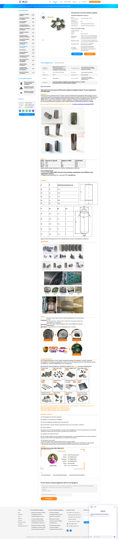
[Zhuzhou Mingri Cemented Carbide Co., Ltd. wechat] (26, 111)
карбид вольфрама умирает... (27, 15)
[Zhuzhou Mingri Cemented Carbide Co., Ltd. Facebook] (67, 530)
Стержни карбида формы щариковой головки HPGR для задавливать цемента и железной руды (38, 521)
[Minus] (114, 507)
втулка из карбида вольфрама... (27, 73)
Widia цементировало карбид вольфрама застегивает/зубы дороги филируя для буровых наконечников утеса (38, 527)
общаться (27, 114)
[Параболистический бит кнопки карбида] (21, 92)
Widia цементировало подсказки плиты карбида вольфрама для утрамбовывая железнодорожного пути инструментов (55, 521)
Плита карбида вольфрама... (27, 22)
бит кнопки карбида (46, 475)
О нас (19, 516)
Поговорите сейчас (94, 1)
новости (20, 518)
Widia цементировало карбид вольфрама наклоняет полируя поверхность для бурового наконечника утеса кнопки (38, 514)
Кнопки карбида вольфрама (37, 510)
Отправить (48, 499)
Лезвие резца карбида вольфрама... (27, 29)
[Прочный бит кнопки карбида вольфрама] (21, 88)
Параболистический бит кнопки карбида (29, 92)
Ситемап (20, 520)
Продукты (20, 514)
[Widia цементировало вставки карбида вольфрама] (21, 83)
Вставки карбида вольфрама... (27, 53)
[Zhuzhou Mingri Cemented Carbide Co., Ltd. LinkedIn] (71, 530)
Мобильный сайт (22, 522)
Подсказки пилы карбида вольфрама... (27, 36)
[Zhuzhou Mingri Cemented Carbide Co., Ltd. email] (20, 111)
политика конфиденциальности (23, 524)
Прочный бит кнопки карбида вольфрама (29, 87)
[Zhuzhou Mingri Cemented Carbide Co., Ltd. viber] (33, 111)
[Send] (114, 536)
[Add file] (91, 536)
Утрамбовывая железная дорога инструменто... (27, 68)
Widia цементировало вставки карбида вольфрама (29, 83)
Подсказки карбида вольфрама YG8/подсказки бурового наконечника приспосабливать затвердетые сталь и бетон (55, 514)
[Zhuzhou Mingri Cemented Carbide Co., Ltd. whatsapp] (23, 111)
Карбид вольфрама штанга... (27, 33)
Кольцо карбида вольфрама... (27, 43)
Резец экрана (27, 49)
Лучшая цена (77, 54)
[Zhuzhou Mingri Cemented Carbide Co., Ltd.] (23, 2)
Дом (19, 512)
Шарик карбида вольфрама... (27, 64)
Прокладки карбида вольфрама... (27, 18)
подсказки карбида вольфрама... (27, 40)
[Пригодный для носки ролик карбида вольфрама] (57, 23)
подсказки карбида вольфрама (59, 475)
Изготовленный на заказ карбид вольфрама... (27, 60)
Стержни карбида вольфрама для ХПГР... (27, 26)
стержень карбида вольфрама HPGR (83, 104)
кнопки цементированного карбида (77, 475)
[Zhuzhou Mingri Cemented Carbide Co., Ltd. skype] (30, 111)
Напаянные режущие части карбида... (27, 56)
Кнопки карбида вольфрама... (27, 47)
